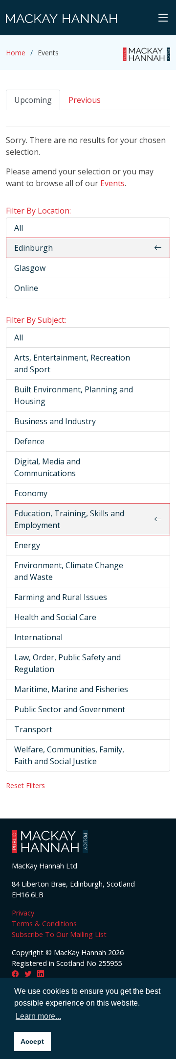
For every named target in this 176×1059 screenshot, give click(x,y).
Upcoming (33, 100)
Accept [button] (32, 1041)
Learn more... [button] (38, 1016)
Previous (84, 100)
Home (15, 52)
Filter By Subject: (36, 319)
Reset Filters (25, 785)
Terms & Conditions (44, 923)
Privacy (23, 912)
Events (112, 183)
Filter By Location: (38, 210)
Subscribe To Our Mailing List (59, 934)
